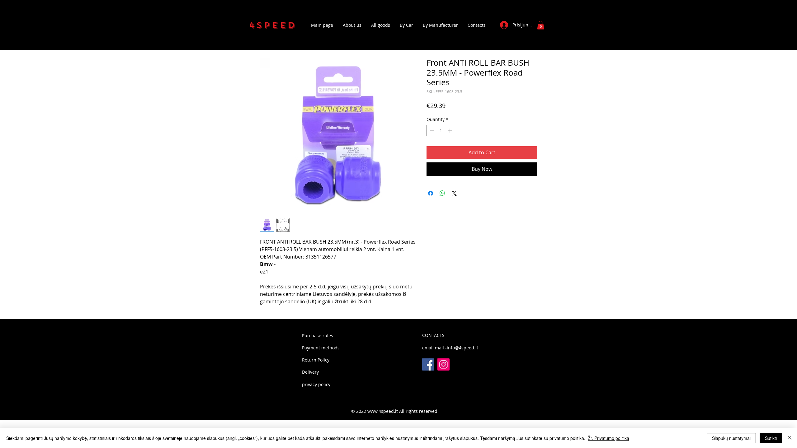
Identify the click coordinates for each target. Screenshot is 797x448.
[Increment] (450, 130)
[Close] (789, 438)
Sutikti (771, 438)
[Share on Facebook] (430, 193)
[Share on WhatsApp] (442, 193)
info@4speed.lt (462, 348)
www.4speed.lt (382, 411)
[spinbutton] (440, 130)
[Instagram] (443, 364)
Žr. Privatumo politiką (608, 438)
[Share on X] (454, 193)
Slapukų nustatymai (731, 438)
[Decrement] (431, 130)
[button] (540, 25)
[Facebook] (428, 364)
